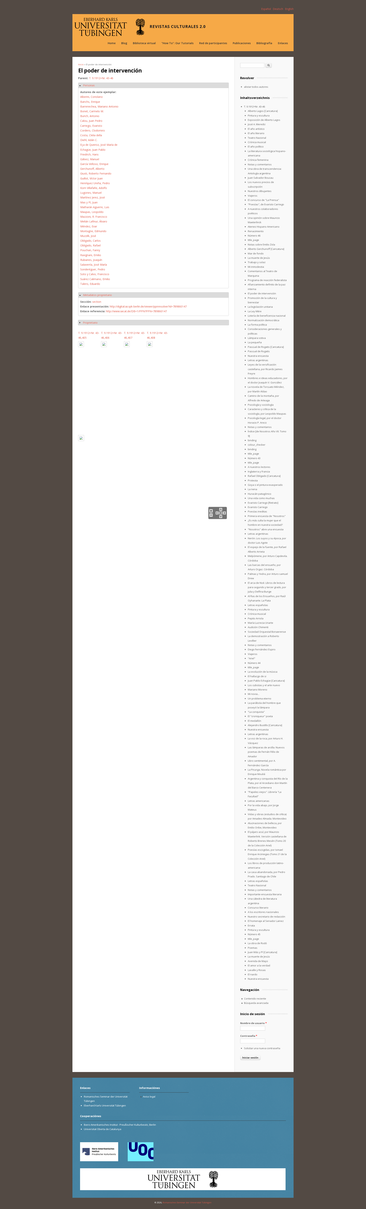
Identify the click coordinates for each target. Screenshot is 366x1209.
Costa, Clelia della (91, 135)
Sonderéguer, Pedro (92, 269)
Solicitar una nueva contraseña (262, 1048)
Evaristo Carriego (258, 507)
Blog (124, 43)
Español (266, 9)
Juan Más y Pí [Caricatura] (262, 952)
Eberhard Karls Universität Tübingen (105, 1105)
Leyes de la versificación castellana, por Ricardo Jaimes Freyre (265, 369)
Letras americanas (258, 801)
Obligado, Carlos (90, 240)
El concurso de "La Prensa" (263, 200)
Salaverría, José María (93, 264)
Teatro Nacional (257, 137)
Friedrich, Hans (89, 154)
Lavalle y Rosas (257, 970)
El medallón (254, 720)
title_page (253, 240)
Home (112, 43)
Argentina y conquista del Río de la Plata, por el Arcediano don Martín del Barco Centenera (268, 783)
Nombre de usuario (253, 1023)
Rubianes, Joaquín (91, 260)
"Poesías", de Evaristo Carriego (266, 204)
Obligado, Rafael (90, 245)
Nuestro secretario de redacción (266, 916)
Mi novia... (253, 694)
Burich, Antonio (89, 116)
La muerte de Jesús (259, 258)
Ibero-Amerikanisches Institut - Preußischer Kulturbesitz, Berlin (120, 1124)
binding (252, 440)
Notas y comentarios (260, 164)
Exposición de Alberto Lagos (264, 120)
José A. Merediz (257, 124)
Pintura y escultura (259, 115)
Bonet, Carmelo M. (92, 111)
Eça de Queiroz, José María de (98, 145)
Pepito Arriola (255, 618)
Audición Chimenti (258, 627)
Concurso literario (258, 907)
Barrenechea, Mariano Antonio (99, 106)
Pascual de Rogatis (259, 351)
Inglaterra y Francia (259, 471)
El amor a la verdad (259, 965)
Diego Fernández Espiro (261, 649)
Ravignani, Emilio (90, 255)
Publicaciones (242, 43)
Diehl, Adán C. (88, 140)
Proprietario (90, 322)
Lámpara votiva (257, 338)
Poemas (252, 947)
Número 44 (254, 663)
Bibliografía (264, 43)
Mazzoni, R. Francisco (93, 216)
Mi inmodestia (256, 266)
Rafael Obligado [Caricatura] (264, 476)
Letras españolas (258, 605)
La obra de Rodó (257, 943)
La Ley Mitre (255, 311)
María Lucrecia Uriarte (260, 622)
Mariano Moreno (257, 689)
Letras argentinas (258, 360)
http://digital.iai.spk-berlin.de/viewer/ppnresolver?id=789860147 (148, 306)
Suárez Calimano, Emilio (95, 279)
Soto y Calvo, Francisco (94, 274)
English (289, 9)
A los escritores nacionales (263, 912)
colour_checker (256, 444)
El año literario (256, 133)
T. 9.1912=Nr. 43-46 (101, 78)
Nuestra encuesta (258, 356)
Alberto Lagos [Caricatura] (263, 111)
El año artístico (256, 129)
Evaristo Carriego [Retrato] (263, 502)
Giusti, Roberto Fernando (95, 173)
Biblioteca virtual (144, 43)
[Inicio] (109, 27)
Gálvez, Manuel (89, 159)
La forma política (257, 324)
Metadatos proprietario (97, 295)
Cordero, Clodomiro (92, 130)
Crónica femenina (258, 160)
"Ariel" (251, 658)
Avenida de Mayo (258, 961)
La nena (252, 489)
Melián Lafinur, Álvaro (93, 221)
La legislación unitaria (260, 306)
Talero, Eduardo (90, 284)
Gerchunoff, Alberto (92, 168)
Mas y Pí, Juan (89, 202)
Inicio (81, 64)
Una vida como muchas (261, 498)
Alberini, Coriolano (91, 97)
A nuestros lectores (259, 467)
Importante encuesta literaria (265, 894)
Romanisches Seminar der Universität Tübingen (187, 1202)
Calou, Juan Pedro (91, 121)
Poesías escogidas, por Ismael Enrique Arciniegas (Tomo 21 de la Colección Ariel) (267, 854)
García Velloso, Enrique (94, 164)
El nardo (252, 974)
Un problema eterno (259, 698)
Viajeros (252, 195)
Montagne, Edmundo (93, 231)
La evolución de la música (262, 671)
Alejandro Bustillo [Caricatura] (265, 725)
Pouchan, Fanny (90, 250)
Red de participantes (213, 43)
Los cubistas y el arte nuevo (264, 685)
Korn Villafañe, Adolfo (93, 188)
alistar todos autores (256, 86)
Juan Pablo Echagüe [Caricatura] (266, 680)
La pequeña (255, 342)
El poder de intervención (262, 293)
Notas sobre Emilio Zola (261, 244)
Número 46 (254, 235)
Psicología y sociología (261, 404)
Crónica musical (257, 142)
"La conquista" (256, 712)
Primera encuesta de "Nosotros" (267, 516)
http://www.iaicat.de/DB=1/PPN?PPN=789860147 (136, 311)
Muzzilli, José (88, 236)
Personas (89, 85)
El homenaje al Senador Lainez (266, 921)
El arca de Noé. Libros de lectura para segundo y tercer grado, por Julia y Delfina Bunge (267, 587)
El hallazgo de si (257, 676)
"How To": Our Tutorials (177, 43)
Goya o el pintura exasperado (265, 485)
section (96, 301)
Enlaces (283, 43)
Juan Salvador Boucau (260, 177)
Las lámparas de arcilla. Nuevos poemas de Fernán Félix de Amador (266, 752)
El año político (256, 146)
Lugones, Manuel (91, 192)
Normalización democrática (263, 320)
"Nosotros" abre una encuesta (265, 529)
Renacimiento (256, 231)
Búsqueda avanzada (256, 1003)
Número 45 (254, 934)
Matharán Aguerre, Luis (94, 207)
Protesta (253, 480)
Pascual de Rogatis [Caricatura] (266, 347)
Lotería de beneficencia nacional (267, 315)
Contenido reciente (255, 998)
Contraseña (248, 1036)
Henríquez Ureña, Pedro (95, 183)
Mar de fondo (256, 253)
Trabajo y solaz (257, 262)
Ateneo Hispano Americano (263, 226)
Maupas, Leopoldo (92, 212)
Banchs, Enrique (90, 102)
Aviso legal (149, 1096)
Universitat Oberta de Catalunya (102, 1129)
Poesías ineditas (257, 511)
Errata (251, 925)
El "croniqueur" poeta (260, 716)
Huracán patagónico (259, 493)
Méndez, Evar (88, 226)
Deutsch (278, 9)
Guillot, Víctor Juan (91, 178)
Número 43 (254, 458)
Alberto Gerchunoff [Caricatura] (266, 249)
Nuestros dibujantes (259, 191)
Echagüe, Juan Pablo (92, 149)
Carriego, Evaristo (91, 125)
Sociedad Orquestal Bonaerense (267, 631)
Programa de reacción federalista (267, 280)
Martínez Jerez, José (92, 197)
